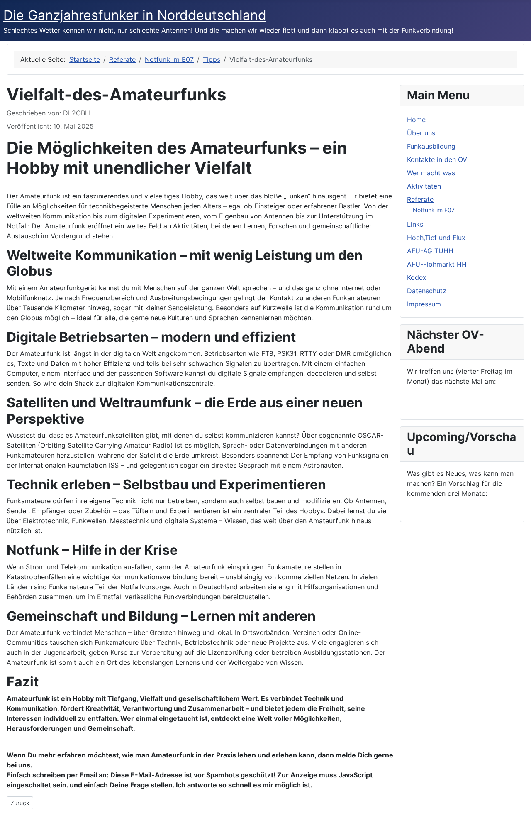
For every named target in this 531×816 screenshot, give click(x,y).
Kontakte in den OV (437, 159)
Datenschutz (426, 291)
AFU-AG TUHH (430, 251)
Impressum (424, 304)
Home (416, 119)
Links (415, 224)
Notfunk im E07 (434, 209)
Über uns (421, 133)
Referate (420, 199)
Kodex (416, 277)
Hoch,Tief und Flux (436, 237)
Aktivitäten (424, 186)
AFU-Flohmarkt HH (437, 264)
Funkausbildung (431, 146)
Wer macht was (431, 173)
